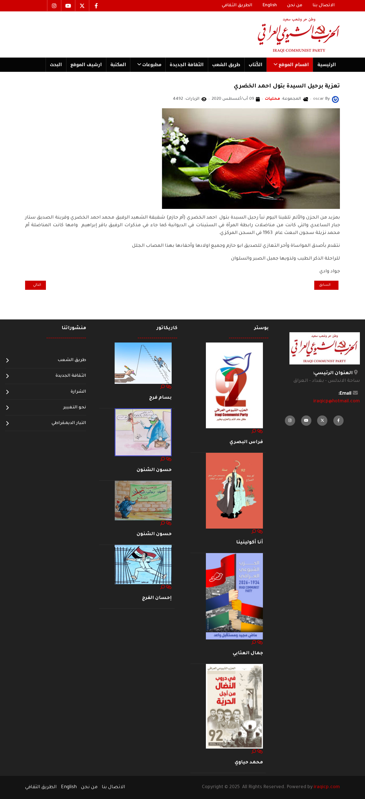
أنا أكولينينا (249, 542)
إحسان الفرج (157, 598)
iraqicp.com (327, 787)
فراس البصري (246, 442)
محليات (272, 99)
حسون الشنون (154, 470)
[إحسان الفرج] (143, 564)
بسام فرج (160, 397)
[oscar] (335, 99)
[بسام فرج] (143, 363)
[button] (289, 65)
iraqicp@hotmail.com (336, 401)
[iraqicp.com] (290, 34)
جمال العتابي (248, 653)
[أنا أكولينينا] (234, 491)
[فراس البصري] (234, 385)
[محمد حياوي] (234, 706)
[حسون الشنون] (143, 432)
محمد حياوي (249, 762)
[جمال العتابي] (234, 596)
